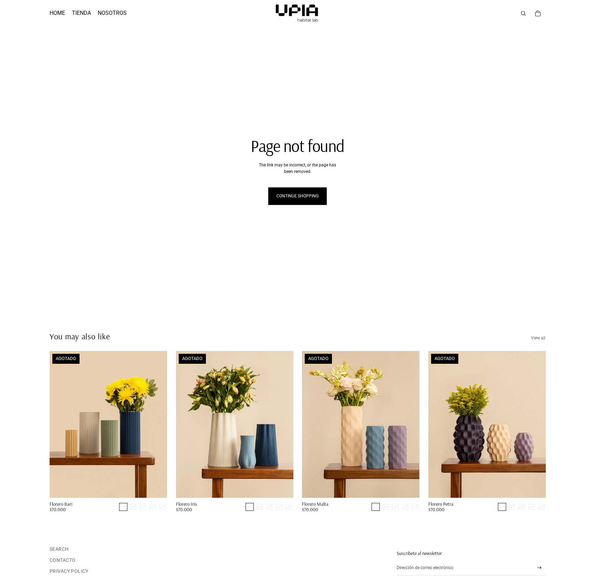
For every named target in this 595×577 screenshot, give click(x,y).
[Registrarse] (539, 568)
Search (59, 549)
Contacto (62, 560)
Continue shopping (297, 196)
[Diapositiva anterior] (186, 424)
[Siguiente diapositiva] (282, 424)
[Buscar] (523, 13)
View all (538, 338)
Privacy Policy (69, 571)
